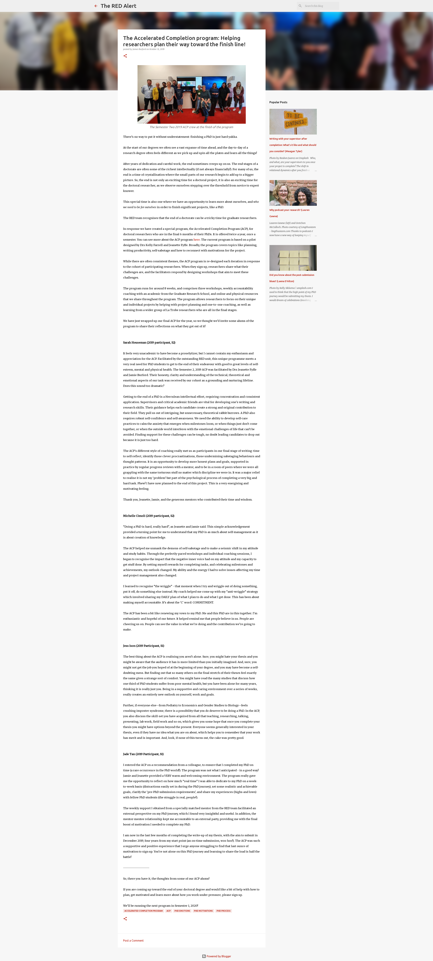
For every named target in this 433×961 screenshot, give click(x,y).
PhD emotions (182, 911)
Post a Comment (133, 940)
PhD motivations (203, 911)
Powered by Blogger (218, 956)
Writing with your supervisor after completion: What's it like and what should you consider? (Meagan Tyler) (292, 145)
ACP (169, 911)
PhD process (224, 911)
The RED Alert (118, 6)
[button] (125, 56)
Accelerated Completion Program (143, 911)
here (196, 239)
